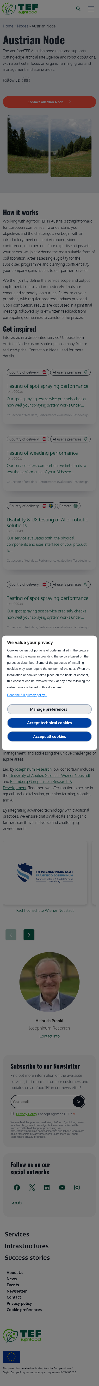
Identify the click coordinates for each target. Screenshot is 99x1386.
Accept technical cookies (49, 722)
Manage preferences (49, 709)
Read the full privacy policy (27, 695)
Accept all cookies (49, 736)
